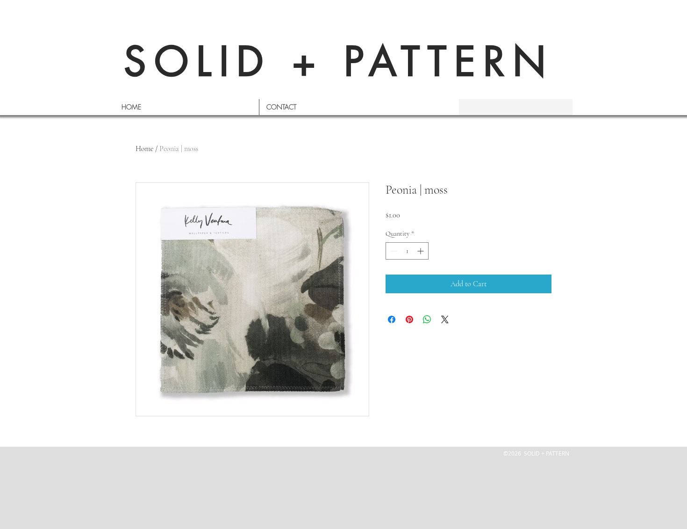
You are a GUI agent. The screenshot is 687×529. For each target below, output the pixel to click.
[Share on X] (445, 319)
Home (144, 148)
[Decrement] (393, 251)
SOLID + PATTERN (339, 61)
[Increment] (421, 251)
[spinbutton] (407, 251)
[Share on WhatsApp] (427, 319)
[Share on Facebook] (391, 319)
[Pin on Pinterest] (409, 319)
